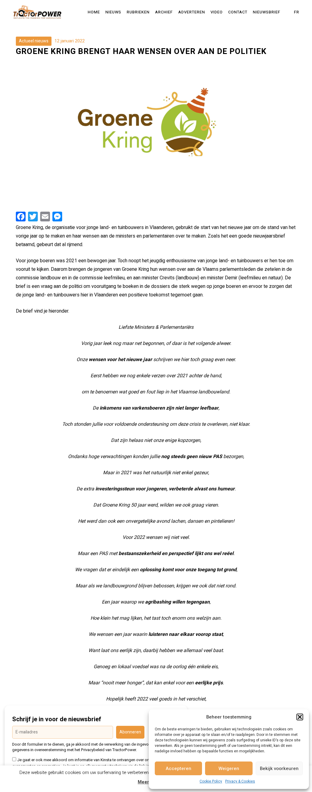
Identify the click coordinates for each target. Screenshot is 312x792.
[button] (300, 717)
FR (296, 12)
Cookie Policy (211, 781)
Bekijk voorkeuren (279, 768)
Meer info (148, 782)
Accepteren (178, 768)
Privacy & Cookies (240, 781)
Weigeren (228, 768)
